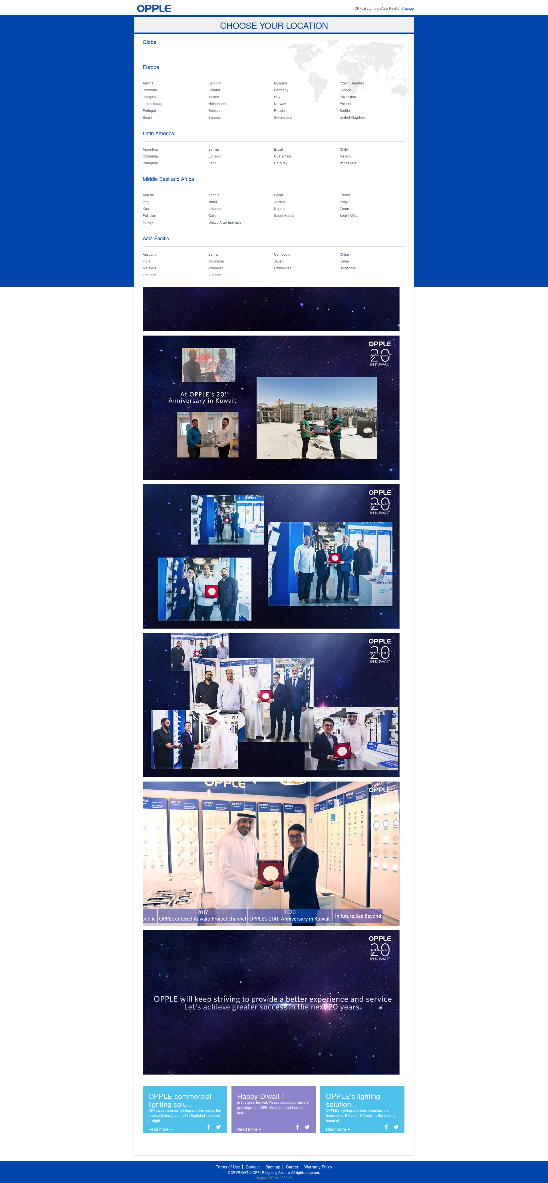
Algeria (148, 194)
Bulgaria (280, 82)
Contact (253, 1167)
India (146, 261)
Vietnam (214, 274)
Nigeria (279, 208)
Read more (158, 1129)
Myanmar (215, 267)
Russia (279, 110)
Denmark (150, 89)
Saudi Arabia (284, 215)
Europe (151, 66)
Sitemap (272, 1167)
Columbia (150, 156)
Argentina (150, 149)
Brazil (278, 149)
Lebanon (215, 208)
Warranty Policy (318, 1167)
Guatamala (282, 156)
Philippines (282, 267)
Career (292, 1167)
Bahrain (214, 254)
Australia (149, 254)
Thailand (149, 274)
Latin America (158, 133)
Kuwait (148, 208)
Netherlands (217, 103)
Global (150, 41)
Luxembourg (152, 103)
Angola (213, 194)
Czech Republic (352, 82)
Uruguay (280, 162)
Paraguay (150, 162)
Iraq (146, 201)
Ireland (213, 96)
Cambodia (282, 254)
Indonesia (216, 261)
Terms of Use (228, 1167)
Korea (344, 261)
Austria (148, 82)
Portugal (149, 110)
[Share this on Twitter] (218, 1128)
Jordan (279, 201)
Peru (212, 162)
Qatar (212, 215)
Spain (147, 117)
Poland (345, 103)
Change (407, 8)
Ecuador (214, 156)
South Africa (349, 215)
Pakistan (149, 215)
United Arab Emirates (224, 222)
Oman (344, 208)
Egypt (278, 194)
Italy (277, 96)
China (344, 254)
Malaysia (150, 267)
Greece (345, 89)
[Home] (164, 8)
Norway (280, 103)
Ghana (345, 194)
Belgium (214, 82)
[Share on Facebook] (208, 1128)
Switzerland (283, 117)
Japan (279, 261)
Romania (215, 110)
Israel (212, 201)
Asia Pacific (156, 238)
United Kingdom (352, 117)
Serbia (345, 110)
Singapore (348, 267)
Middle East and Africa (168, 178)
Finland (214, 89)
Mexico (345, 156)
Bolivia (213, 149)
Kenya (345, 201)
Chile (344, 149)
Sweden (214, 117)
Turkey (148, 222)
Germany (281, 89)
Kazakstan (348, 96)
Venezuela (348, 162)
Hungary (149, 96)
